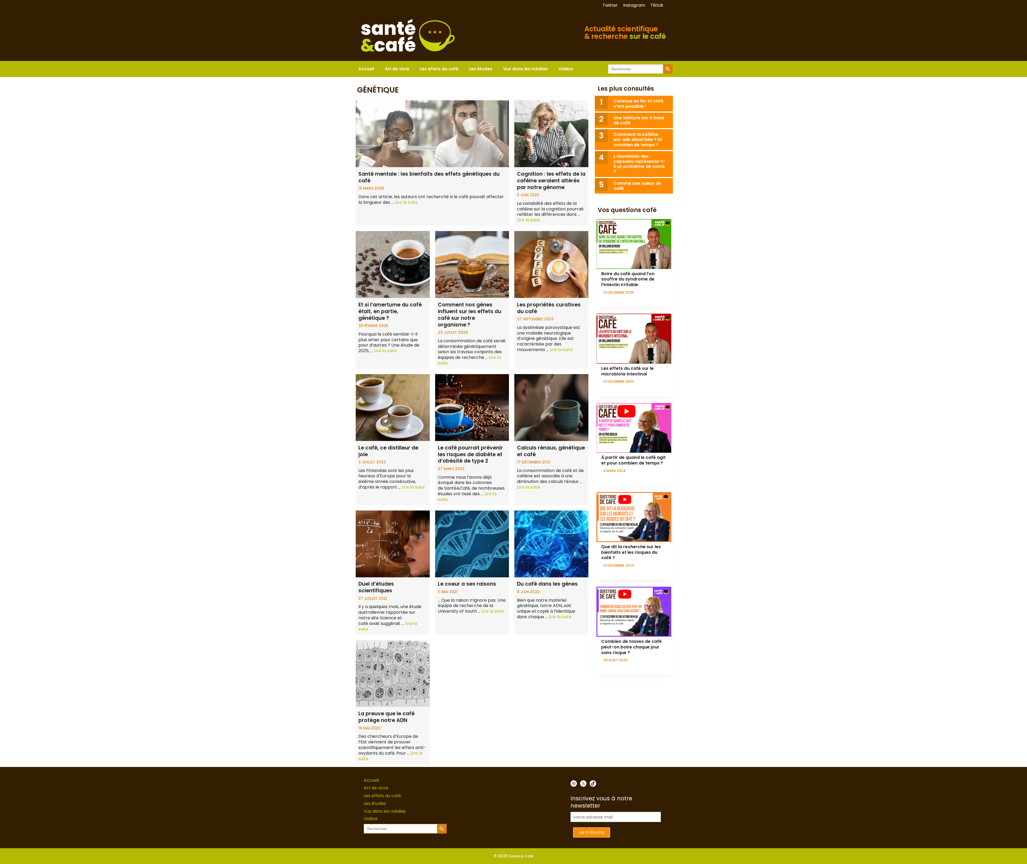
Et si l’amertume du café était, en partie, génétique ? (390, 311)
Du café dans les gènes (547, 583)
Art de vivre (397, 69)
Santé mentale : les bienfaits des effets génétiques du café (429, 177)
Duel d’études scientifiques (376, 587)
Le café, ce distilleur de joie (388, 451)
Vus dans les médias (525, 69)
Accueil (366, 69)
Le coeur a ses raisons (467, 583)
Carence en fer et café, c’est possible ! (639, 103)
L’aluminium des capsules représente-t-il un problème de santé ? (639, 164)
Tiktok (656, 5)
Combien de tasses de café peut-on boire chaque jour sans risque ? (631, 647)
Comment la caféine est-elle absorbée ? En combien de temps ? (638, 139)
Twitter (610, 5)
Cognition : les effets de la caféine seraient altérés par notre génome (551, 180)
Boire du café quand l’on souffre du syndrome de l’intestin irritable (627, 279)
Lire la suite (406, 202)
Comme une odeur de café (637, 185)
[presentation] (633, 244)
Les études (480, 69)
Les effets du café (439, 69)
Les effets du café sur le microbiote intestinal (627, 371)
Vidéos (565, 69)
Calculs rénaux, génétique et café (551, 451)
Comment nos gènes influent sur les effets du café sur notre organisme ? (469, 314)
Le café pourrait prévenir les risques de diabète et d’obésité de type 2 (470, 454)
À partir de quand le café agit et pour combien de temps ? (633, 460)
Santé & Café (521, 856)
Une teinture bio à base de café (639, 120)
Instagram (634, 5)
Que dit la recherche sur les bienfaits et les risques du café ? (631, 552)
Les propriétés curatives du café (549, 308)
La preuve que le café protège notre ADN (386, 717)
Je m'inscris (591, 832)
